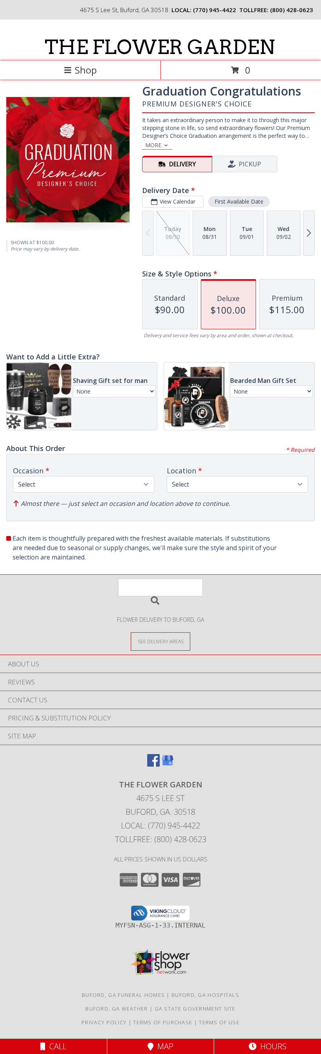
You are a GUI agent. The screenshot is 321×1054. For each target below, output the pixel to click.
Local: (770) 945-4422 (160, 825)
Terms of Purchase (162, 1022)
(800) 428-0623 (291, 10)
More (153, 145)
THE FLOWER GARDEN (160, 47)
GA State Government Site (195, 1008)
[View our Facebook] (153, 764)
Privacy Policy (103, 1022)
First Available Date (239, 201)
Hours (271, 1046)
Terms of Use (219, 1022)
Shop (86, 69)
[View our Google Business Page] (167, 764)
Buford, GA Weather (116, 1008)
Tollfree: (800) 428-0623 (160, 839)
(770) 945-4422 (214, 10)
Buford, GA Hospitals (205, 994)
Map (163, 1046)
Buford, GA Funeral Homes (123, 994)
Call (56, 1046)
